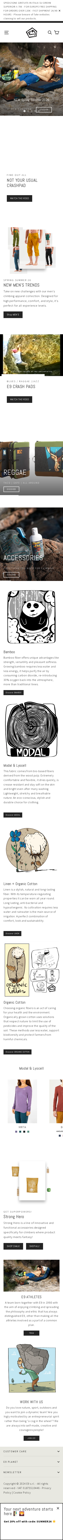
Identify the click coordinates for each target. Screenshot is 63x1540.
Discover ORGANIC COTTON (17, 1051)
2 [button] (28, 111)
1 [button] (24, 111)
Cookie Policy (22, 1492)
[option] (31, 79)
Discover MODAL (13, 815)
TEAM (31, 1333)
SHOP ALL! (34, 1246)
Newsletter (13, 1472)
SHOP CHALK (13, 1246)
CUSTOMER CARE (15, 1451)
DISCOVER (11, 489)
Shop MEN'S (13, 314)
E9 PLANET (11, 1461)
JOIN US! (31, 1438)
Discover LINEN (12, 933)
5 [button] (39, 111)
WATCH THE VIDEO (19, 198)
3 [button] (32, 111)
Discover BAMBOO (14, 692)
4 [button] (35, 111)
